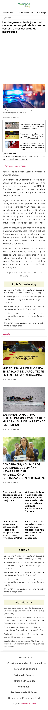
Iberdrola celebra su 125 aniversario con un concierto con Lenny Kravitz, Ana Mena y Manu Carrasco (24, 300)
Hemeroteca (8, 12)
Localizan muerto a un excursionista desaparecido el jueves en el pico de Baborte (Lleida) (24, 316)
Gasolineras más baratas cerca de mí (26, 663)
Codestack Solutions (28, 703)
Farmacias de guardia (25, 668)
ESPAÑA (7, 334)
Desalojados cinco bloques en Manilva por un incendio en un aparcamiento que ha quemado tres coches (24, 644)
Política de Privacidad (24, 680)
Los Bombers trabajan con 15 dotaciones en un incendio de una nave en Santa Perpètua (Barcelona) (24, 611)
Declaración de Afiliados (24, 692)
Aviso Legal (24, 686)
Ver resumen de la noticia (15, 166)
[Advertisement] (24, 59)
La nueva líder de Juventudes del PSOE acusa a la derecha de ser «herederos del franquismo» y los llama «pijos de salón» (24, 620)
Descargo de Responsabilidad (24, 698)
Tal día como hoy (25, 12)
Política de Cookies (24, 675)
